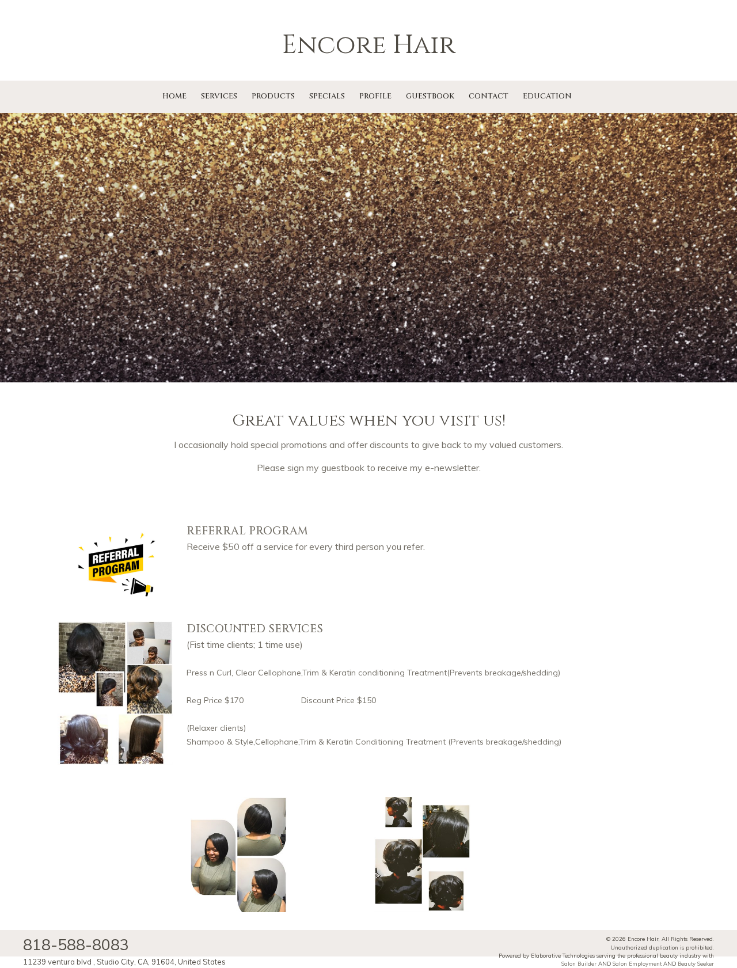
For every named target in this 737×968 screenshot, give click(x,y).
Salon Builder (579, 963)
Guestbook (430, 96)
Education (547, 96)
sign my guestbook (325, 467)
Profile (375, 96)
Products (273, 96)
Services (219, 96)
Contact (488, 96)
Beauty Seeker (696, 963)
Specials (327, 96)
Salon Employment (637, 963)
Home (174, 96)
